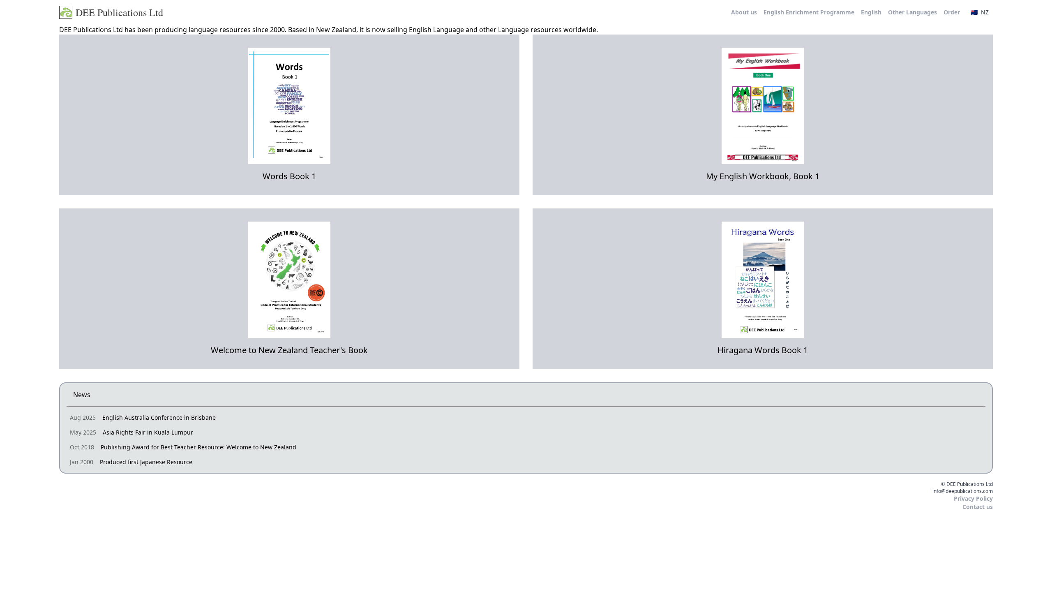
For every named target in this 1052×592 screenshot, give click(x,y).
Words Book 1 (289, 176)
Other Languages (912, 12)
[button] (980, 12)
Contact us (977, 507)
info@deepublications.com (962, 491)
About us (744, 12)
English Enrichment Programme (809, 12)
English (871, 12)
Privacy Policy (973, 498)
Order (952, 12)
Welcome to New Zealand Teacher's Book (289, 350)
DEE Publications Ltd (119, 12)
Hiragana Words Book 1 (762, 350)
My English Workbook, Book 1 (762, 176)
